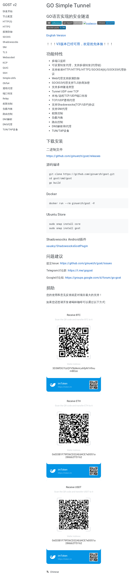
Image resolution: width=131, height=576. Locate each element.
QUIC (5, 67)
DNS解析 (7, 119)
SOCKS (7, 37)
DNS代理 (7, 124)
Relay (6, 98)
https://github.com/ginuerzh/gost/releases (73, 156)
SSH (5, 73)
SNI (5, 47)
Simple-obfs (9, 78)
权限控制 (7, 103)
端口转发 (7, 93)
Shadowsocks (10, 42)
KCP (5, 62)
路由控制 (7, 114)
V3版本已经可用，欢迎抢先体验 (79, 44)
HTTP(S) (7, 21)
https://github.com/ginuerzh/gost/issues (86, 263)
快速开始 (7, 11)
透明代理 (7, 88)
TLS (5, 52)
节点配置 (7, 16)
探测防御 (7, 31)
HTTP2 (6, 26)
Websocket (9, 57)
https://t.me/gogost (80, 270)
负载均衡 (7, 108)
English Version (56, 35)
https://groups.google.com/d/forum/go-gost (93, 277)
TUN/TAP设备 (10, 129)
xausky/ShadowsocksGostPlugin (67, 246)
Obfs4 (6, 83)
